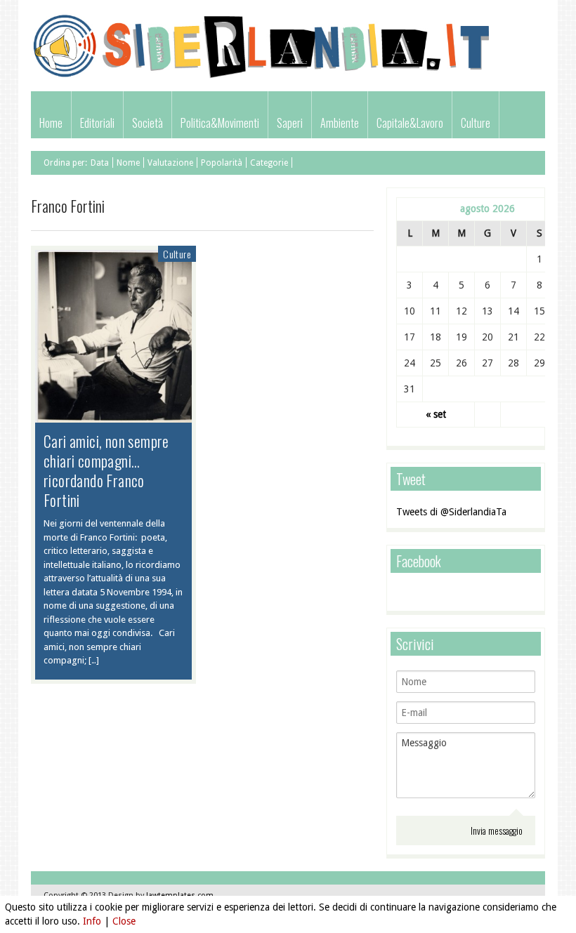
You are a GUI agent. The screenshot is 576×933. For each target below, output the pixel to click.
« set (436, 414)
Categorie (269, 163)
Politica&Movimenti (220, 122)
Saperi (290, 122)
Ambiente (339, 122)
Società (147, 122)
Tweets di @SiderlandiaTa (451, 511)
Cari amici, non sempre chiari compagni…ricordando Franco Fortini (106, 470)
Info (92, 921)
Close (124, 921)
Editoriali (97, 122)
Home (51, 122)
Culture (475, 122)
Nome (128, 163)
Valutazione (170, 163)
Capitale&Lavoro (410, 122)
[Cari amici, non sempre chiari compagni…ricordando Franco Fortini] (113, 415)
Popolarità (221, 163)
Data (100, 163)
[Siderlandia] (262, 76)
